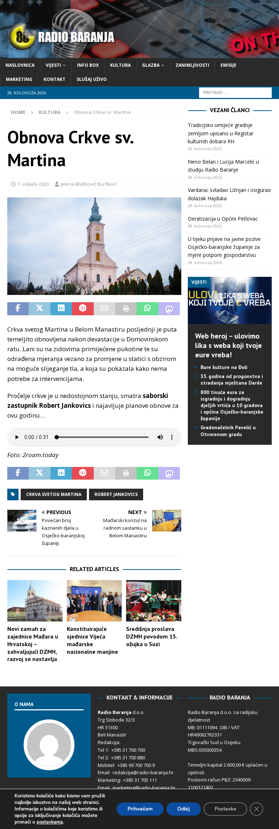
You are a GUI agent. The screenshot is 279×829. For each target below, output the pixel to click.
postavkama (50, 822)
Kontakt (54, 79)
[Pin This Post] (82, 308)
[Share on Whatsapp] (147, 308)
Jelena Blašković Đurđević (89, 184)
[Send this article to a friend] (104, 308)
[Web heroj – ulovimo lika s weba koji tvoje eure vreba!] (229, 319)
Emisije (228, 65)
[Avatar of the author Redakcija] (49, 763)
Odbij (183, 808)
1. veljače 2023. (33, 184)
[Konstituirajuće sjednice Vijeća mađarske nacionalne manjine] (94, 600)
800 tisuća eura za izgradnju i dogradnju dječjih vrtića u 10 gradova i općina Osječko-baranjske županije (232, 405)
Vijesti (53, 65)
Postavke (225, 808)
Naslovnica (20, 65)
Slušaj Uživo (92, 79)
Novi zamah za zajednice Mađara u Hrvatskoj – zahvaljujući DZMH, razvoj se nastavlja (32, 643)
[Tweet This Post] (39, 308)
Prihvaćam (140, 808)
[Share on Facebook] (18, 308)
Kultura (120, 65)
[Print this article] (126, 308)
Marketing (19, 79)
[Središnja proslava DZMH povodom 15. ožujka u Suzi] (153, 600)
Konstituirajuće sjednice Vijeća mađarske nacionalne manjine (92, 640)
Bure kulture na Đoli (224, 367)
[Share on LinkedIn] (61, 308)
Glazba (150, 65)
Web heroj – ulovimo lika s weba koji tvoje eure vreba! (228, 345)
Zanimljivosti (192, 65)
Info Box (88, 65)
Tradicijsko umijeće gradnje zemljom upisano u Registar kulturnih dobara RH (221, 133)
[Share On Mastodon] (169, 308)
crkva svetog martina (53, 494)
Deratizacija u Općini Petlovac (223, 218)
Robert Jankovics (116, 494)
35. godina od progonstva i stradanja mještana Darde (232, 379)
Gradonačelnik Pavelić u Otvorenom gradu (228, 430)
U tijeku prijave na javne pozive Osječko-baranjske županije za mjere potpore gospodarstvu (224, 247)
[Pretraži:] (235, 92)
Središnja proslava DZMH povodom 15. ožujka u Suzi (151, 636)
